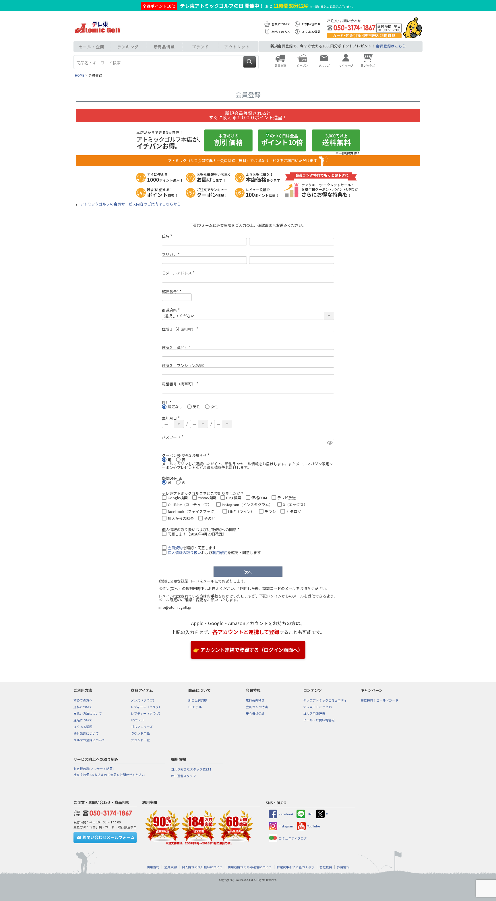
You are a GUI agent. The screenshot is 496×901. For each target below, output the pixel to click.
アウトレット (237, 46)
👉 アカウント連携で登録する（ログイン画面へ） (248, 649)
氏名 (168, 236)
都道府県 (171, 310)
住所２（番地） (177, 347)
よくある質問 (311, 32)
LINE (310, 814)
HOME (79, 75)
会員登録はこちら (391, 46)
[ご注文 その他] (106, 812)
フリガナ (171, 254)
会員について (281, 24)
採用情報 (343, 867)
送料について (82, 707)
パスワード (173, 437)
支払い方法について (87, 713)
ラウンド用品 (140, 733)
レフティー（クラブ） (146, 713)
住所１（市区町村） (181, 329)
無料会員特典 (255, 700)
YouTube (313, 826)
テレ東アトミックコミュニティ (325, 700)
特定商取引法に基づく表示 (296, 867)
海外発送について (86, 733)
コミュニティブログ (293, 838)
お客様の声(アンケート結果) (93, 768)
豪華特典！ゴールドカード (379, 700)
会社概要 (325, 867)
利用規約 (219, 552)
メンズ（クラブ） (143, 700)
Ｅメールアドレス (179, 273)
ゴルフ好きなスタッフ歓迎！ (191, 769)
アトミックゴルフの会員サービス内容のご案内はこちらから (130, 204)
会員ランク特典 (257, 707)
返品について (82, 720)
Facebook (286, 814)
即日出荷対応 (197, 700)
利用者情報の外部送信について (250, 867)
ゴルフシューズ (142, 727)
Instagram (286, 826)
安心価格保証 (255, 713)
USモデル (137, 720)
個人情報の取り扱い (184, 552)
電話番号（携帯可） (181, 384)
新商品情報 (164, 46)
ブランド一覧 (140, 740)
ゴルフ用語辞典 (314, 713)
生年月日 (171, 418)
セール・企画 (91, 46)
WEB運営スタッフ (183, 776)
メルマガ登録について (89, 740)
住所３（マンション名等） (184, 365)
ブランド (200, 46)
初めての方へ (281, 32)
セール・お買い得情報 (319, 720)
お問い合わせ (311, 24)
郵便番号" (172, 291)
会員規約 (175, 547)
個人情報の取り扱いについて (202, 867)
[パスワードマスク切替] (330, 442)
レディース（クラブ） (146, 707)
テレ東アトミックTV (317, 707)
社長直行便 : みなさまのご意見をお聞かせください (109, 775)
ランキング (128, 46)
